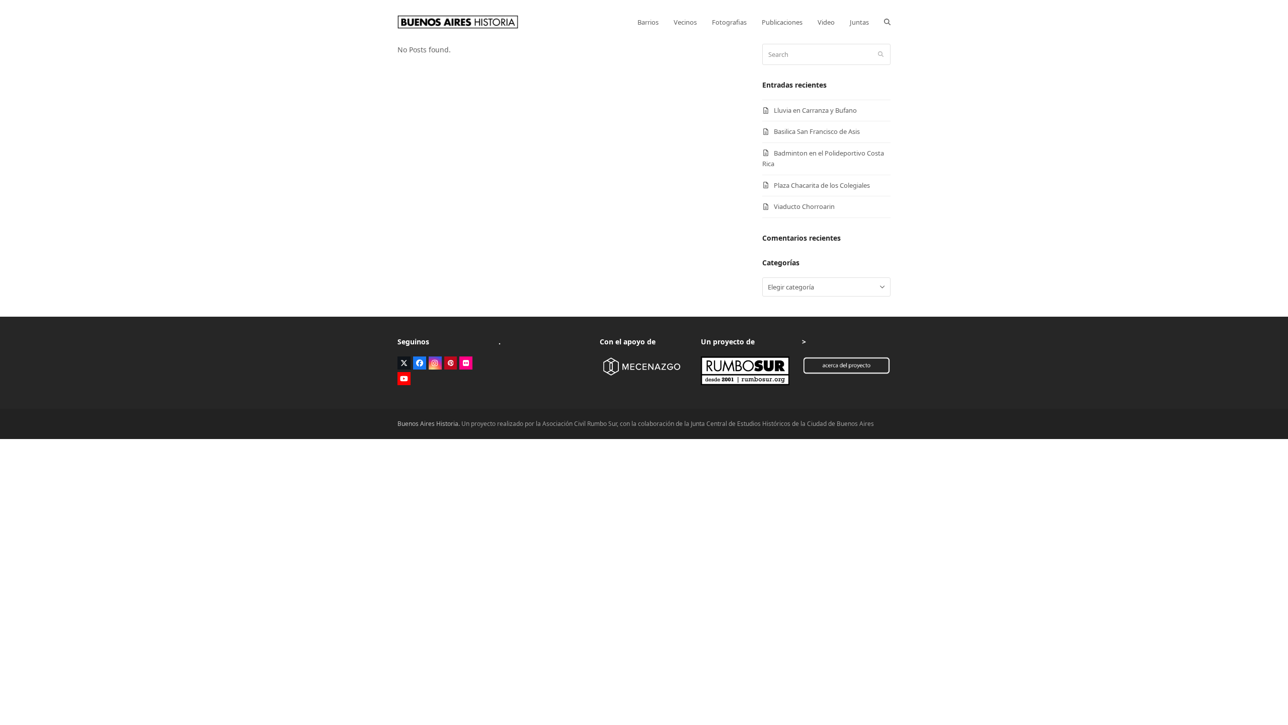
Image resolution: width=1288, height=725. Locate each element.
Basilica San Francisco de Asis (817, 131)
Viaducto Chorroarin (804, 206)
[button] (887, 22)
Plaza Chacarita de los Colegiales (822, 185)
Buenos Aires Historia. (428, 423)
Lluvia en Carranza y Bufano (815, 110)
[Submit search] (880, 54)
